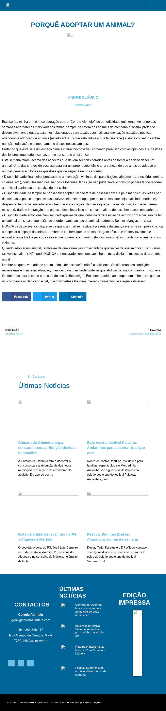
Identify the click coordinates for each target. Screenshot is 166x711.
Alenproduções (91, 702)
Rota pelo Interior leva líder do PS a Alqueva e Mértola (90, 650)
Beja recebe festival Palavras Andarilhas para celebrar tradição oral (116, 448)
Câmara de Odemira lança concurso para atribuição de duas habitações (47, 448)
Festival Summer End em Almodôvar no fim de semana (90, 671)
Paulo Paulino (70, 702)
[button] (150, 5)
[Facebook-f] (11, 663)
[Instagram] (21, 663)
